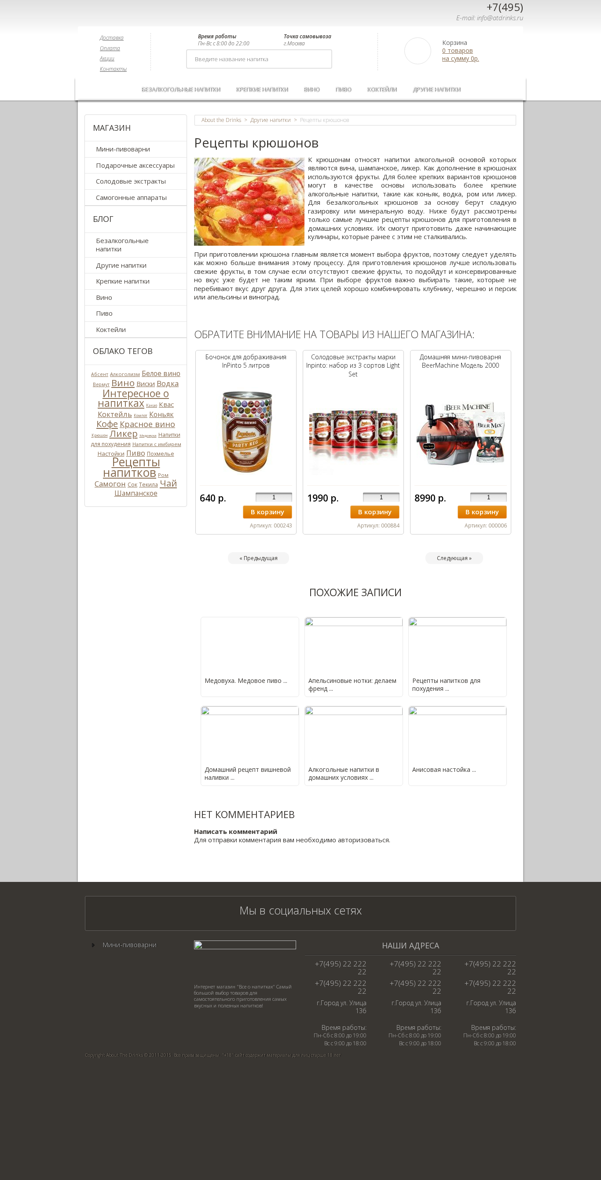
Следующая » (454, 558)
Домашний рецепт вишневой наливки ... (248, 773)
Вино (311, 89)
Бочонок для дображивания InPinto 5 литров (245, 361)
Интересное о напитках (133, 398)
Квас (166, 404)
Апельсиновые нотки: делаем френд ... (352, 684)
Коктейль (115, 414)
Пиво (343, 89)
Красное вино (147, 423)
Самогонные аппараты (131, 197)
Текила (148, 484)
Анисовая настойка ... (444, 769)
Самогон (110, 484)
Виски (145, 383)
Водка (168, 383)
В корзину (267, 511)
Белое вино (161, 373)
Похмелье (160, 453)
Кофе (107, 423)
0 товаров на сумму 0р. (460, 54)
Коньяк (161, 414)
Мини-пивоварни (123, 148)
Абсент (99, 374)
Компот (140, 415)
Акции (107, 58)
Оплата (110, 48)
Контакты (113, 69)
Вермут (101, 384)
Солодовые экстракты (131, 181)
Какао (151, 405)
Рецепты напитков (131, 467)
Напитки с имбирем (156, 444)
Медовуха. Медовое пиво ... (246, 680)
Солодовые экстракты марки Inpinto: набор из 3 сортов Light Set (353, 365)
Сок (132, 484)
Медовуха (148, 435)
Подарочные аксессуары (135, 165)
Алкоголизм (125, 374)
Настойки (111, 453)
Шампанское (136, 493)
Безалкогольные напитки (180, 89)
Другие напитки (436, 89)
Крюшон (100, 435)
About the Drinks (221, 120)
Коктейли (381, 89)
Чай (168, 483)
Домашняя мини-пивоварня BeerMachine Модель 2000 (460, 361)
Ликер (124, 433)
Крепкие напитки (262, 89)
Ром (163, 475)
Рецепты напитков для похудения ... (446, 684)
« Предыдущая (258, 558)
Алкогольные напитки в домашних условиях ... (343, 773)
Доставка (112, 37)
